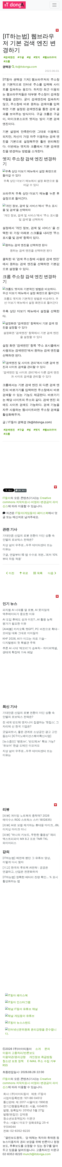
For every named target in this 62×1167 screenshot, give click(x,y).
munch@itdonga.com (37, 1154)
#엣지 (37, 57)
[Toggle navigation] (54, 5)
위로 (25, 573)
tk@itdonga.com (26, 66)
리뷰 (6, 809)
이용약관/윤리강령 (14, 1057)
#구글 (21, 57)
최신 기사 (10, 706)
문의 (47, 1048)
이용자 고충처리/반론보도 (19, 1053)
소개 (38, 1048)
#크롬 (7, 61)
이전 (11, 573)
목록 (39, 573)
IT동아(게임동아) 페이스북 (31, 513)
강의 (6, 852)
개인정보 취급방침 (40, 1057)
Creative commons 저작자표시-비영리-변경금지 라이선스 (30, 502)
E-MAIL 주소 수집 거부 (41, 1061)
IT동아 (7, 498)
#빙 (29, 57)
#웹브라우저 (49, 57)
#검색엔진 (9, 57)
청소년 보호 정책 (13, 1061)
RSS (5, 1065)
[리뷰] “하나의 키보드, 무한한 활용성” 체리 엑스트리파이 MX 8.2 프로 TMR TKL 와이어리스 (29, 839)
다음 (51, 573)
